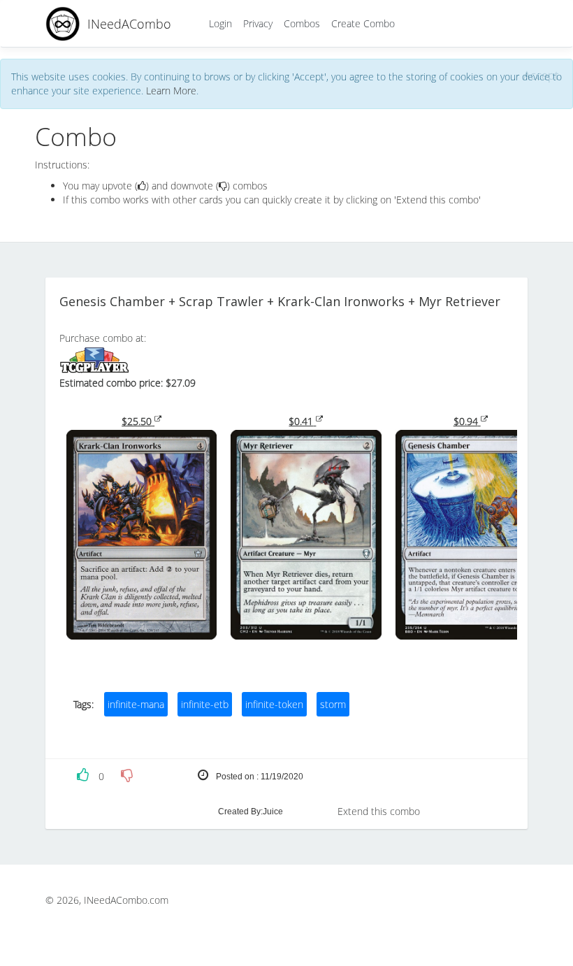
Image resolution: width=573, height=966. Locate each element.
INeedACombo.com (126, 900)
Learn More (171, 90)
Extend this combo (379, 811)
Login (220, 23)
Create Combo (363, 23)
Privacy (258, 23)
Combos (302, 23)
